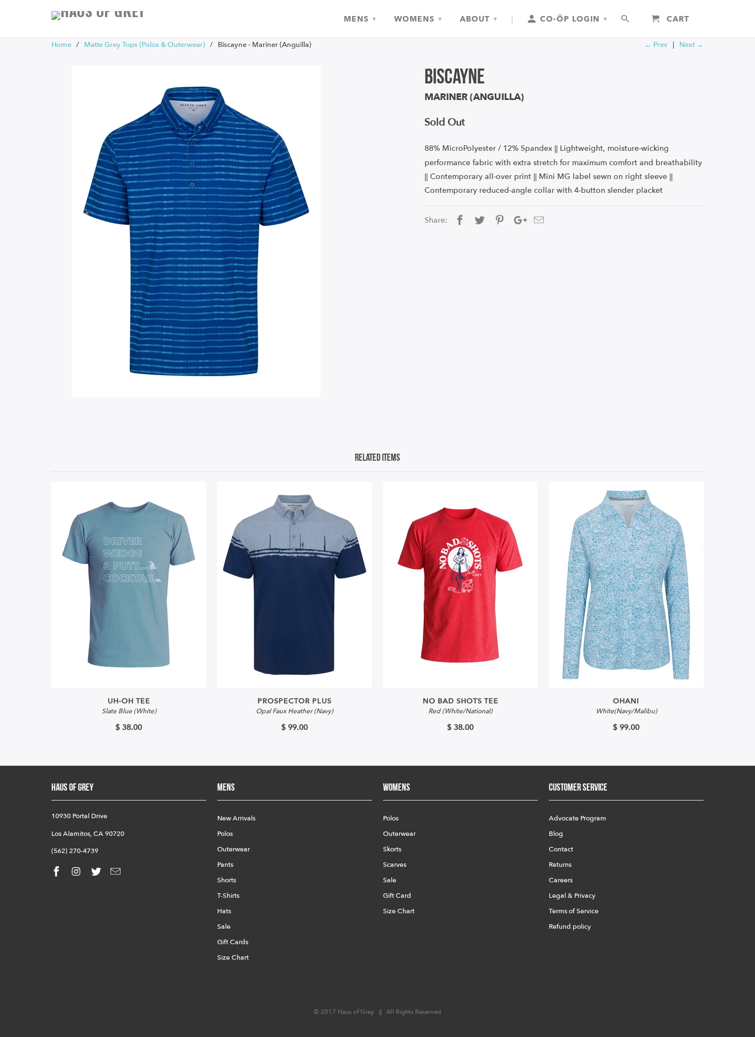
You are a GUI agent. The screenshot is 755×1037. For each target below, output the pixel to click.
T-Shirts (228, 895)
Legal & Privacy (572, 895)
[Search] (626, 19)
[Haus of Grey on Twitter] (97, 872)
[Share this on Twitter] (478, 221)
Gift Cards (232, 942)
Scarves (394, 864)
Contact (561, 849)
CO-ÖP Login (572, 19)
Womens (418, 19)
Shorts (226, 880)
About (478, 19)
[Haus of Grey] (128, 15)
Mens (360, 19)
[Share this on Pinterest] (498, 221)
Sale (223, 926)
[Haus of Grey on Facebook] (57, 872)
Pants (225, 864)
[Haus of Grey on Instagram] (77, 872)
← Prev (656, 45)
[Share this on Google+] (517, 221)
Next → (691, 45)
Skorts (392, 849)
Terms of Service (574, 911)
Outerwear (233, 849)
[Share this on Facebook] (458, 221)
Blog (556, 833)
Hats (224, 911)
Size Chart (233, 957)
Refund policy (570, 926)
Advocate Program (577, 818)
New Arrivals (236, 818)
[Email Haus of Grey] (117, 872)
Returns (560, 864)
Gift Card (397, 895)
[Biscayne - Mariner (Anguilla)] (196, 231)
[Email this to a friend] (537, 221)
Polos (225, 833)
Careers (561, 880)
